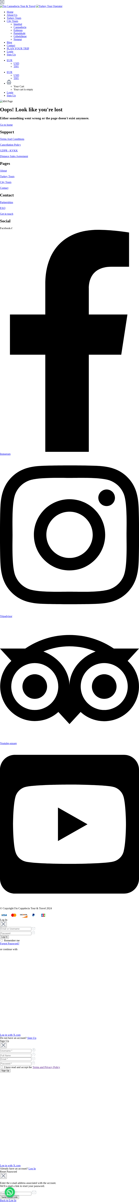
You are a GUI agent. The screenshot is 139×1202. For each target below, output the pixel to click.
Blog (9, 42)
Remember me (11, 940)
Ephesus (18, 30)
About (3, 170)
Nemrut (18, 39)
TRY (16, 66)
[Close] (3, 924)
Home (10, 11)
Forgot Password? (9, 943)
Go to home (6, 124)
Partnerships (6, 202)
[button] (73, 82)
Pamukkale (19, 33)
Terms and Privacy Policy (46, 1067)
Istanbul (18, 24)
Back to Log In (8, 1200)
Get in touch (6, 213)
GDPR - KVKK (9, 150)
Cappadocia (20, 27)
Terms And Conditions (12, 139)
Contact (11, 45)
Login (10, 51)
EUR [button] (9, 60)
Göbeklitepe (20, 36)
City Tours (12, 21)
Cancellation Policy (10, 144)
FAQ (2, 208)
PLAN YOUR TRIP (18, 48)
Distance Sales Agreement (14, 156)
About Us (12, 15)
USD (16, 63)
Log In (32, 1168)
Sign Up (11, 54)
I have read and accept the (31, 1067)
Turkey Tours (14, 18)
